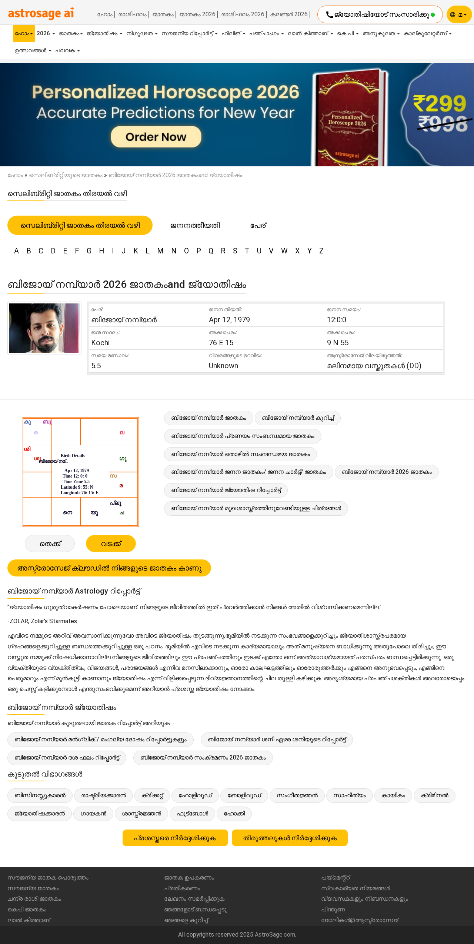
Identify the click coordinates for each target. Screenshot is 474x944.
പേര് (258, 225)
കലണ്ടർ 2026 (289, 14)
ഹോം (105, 14)
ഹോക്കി (234, 813)
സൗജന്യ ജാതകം (33, 888)
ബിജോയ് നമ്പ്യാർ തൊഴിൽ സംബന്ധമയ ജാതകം (240, 454)
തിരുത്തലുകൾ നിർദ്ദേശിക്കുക (290, 838)
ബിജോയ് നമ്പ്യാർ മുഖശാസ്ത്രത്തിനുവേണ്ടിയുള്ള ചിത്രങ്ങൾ (256, 508)
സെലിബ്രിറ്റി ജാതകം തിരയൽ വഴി (80, 225)
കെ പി (346, 33)
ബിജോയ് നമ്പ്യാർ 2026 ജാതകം (387, 471)
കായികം (393, 795)
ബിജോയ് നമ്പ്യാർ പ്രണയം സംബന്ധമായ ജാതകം (242, 435)
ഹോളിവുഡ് (195, 795)
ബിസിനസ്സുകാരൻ (40, 795)
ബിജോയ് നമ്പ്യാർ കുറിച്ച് (298, 417)
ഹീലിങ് (231, 33)
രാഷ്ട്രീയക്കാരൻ (103, 795)
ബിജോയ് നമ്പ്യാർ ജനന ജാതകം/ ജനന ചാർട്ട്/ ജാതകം (248, 471)
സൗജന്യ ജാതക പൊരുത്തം (48, 877)
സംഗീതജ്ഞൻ (297, 795)
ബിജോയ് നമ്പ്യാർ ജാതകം (208, 417)
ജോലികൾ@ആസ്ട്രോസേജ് (359, 920)
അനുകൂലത (379, 33)
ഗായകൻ (93, 813)
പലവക (65, 50)
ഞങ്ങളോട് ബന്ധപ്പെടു (195, 909)
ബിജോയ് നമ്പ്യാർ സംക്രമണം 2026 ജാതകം (203, 757)
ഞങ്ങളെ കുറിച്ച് (186, 920)
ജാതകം (163, 14)
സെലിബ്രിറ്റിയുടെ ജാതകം (66, 175)
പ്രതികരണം (182, 888)
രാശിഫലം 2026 (242, 14)
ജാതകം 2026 (197, 14)
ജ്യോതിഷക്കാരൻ (39, 813)
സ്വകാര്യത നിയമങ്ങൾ (355, 888)
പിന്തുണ (333, 909)
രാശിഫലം (132, 14)
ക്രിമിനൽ (434, 795)
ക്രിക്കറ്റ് (152, 795)
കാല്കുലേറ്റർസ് (426, 33)
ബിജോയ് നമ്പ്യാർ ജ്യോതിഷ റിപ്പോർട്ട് (226, 489)
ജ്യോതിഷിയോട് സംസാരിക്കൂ (378, 14)
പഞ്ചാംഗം (264, 33)
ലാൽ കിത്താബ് (309, 33)
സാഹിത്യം (349, 795)
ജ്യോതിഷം (103, 33)
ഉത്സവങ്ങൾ (31, 50)
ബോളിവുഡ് (244, 795)
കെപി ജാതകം (26, 909)
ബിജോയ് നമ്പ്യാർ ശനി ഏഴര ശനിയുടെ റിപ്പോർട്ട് (277, 739)
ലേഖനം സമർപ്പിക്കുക (194, 898)
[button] (35, 115)
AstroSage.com (275, 934)
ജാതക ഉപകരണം (189, 877)
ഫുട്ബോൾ (192, 813)
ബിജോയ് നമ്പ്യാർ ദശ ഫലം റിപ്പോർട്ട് (66, 757)
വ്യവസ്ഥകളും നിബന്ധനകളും (364, 898)
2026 (44, 33)
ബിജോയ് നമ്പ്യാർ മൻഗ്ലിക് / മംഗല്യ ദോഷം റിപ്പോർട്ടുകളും (100, 739)
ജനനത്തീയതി (195, 225)
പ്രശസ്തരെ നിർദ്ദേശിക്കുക (175, 838)
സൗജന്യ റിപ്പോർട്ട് (187, 33)
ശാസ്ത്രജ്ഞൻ (141, 813)
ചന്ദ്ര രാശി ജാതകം (34, 898)
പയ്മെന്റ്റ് (335, 877)
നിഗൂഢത (140, 33)
